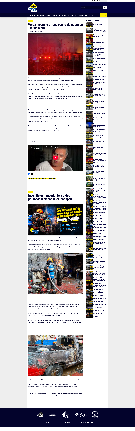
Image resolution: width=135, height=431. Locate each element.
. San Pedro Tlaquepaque (35, 178)
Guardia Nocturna (56, 15)
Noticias (36, 15)
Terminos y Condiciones (85, 422)
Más (96, 15)
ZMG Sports (70, 15)
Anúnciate (49, 422)
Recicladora (52, 178)
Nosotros (67, 422)
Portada (30, 15)
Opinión (42, 15)
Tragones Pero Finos (84, 15)
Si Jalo (64, 15)
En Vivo (104, 15)
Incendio (45, 178)
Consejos (47, 15)
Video (76, 15)
